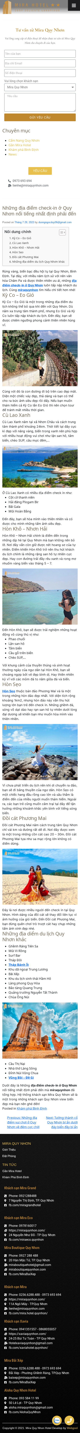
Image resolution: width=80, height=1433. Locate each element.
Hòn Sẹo (17, 252)
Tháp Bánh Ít (19, 965)
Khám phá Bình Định (24, 150)
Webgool (72, 1428)
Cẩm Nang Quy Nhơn (24, 140)
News (13, 154)
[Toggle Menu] (74, 5)
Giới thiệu (9, 1149)
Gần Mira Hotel (20, 145)
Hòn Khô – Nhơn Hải (25, 247)
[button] (40, 171)
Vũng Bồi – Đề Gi (21, 1078)
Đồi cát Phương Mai (25, 257)
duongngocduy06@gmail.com (55, 222)
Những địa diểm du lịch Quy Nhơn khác (38, 261)
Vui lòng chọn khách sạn (21, 81)
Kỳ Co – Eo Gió (21, 238)
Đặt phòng (9, 1156)
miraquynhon (28, 290)
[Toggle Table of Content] (60, 232)
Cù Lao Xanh (20, 243)
